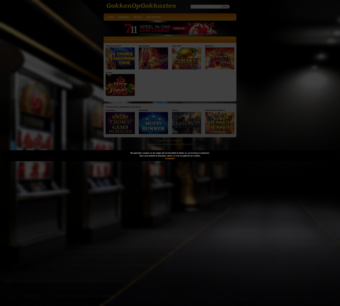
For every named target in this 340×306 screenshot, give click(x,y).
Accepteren (170, 158)
